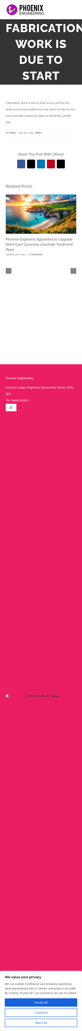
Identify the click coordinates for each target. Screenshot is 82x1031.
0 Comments (36, 254)
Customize (41, 1012)
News (39, 132)
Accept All (41, 1002)
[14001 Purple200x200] (41, 696)
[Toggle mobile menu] (74, 10)
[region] (41, 1001)
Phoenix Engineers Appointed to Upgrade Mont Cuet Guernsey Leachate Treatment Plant (39, 244)
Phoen (12, 132)
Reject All (41, 1022)
